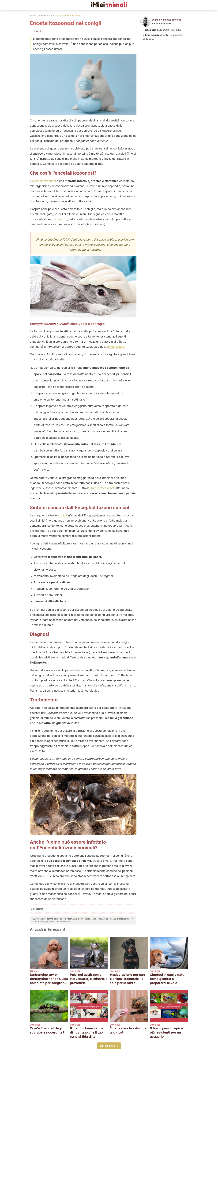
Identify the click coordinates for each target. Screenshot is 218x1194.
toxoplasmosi (116, 346)
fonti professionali (103, 488)
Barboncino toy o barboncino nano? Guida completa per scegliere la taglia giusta (49, 979)
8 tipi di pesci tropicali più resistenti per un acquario (167, 1032)
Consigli (75, 971)
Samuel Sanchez (161, 23)
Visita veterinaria (48, 15)
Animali (34, 971)
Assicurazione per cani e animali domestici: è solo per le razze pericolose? (128, 979)
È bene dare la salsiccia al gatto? (128, 1030)
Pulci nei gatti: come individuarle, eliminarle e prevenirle (88, 979)
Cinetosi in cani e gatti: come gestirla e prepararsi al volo (168, 979)
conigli (62, 515)
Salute (33, 15)
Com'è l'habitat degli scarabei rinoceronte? (47, 1030)
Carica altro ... (109, 1045)
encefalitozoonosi (44, 181)
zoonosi (57, 219)
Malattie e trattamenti (70, 15)
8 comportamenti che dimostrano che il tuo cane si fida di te (86, 1032)
